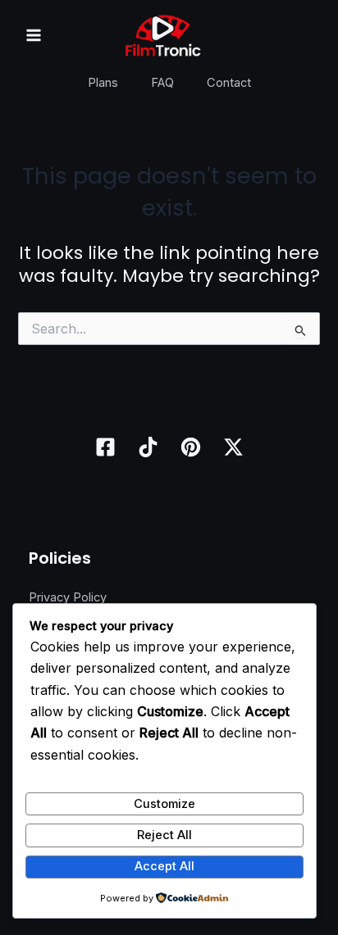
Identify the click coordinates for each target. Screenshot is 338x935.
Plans (103, 82)
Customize (164, 804)
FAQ (162, 82)
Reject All (164, 835)
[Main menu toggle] (33, 35)
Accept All (164, 866)
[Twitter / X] (233, 447)
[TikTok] (148, 447)
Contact (229, 82)
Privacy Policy (68, 597)
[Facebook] (105, 447)
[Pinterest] (190, 447)
